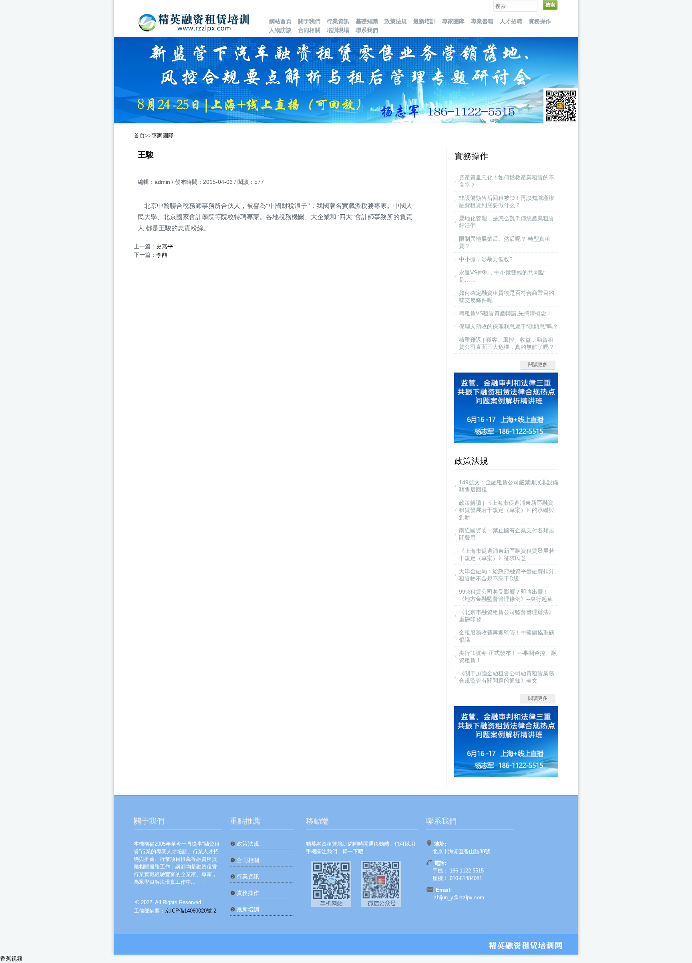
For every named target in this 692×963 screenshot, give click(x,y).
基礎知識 (367, 21)
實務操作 (540, 21)
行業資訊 (338, 21)
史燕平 (164, 246)
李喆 (161, 255)
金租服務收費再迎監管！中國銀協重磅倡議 (506, 636)
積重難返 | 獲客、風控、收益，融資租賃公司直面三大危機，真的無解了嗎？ (506, 343)
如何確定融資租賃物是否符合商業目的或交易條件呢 (506, 296)
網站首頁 (280, 21)
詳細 (201, 882)
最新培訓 (424, 21)
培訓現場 (338, 30)
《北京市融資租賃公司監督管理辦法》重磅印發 (506, 616)
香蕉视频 (11, 958)
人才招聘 (511, 21)
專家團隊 (453, 21)
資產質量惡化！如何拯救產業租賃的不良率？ (506, 181)
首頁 (139, 135)
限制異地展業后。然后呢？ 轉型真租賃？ (504, 242)
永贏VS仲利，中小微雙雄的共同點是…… (502, 276)
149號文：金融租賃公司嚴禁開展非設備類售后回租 (508, 486)
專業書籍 (482, 21)
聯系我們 (367, 30)
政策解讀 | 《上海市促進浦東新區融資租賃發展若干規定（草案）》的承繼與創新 (506, 510)
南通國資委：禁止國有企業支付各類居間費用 (506, 534)
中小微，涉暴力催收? (486, 259)
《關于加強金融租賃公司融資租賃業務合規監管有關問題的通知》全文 (506, 677)
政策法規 (395, 21)
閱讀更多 (537, 364)
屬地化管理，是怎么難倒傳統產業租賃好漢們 (506, 222)
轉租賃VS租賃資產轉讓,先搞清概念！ (505, 313)
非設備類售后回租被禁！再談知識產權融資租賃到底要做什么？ (506, 201)
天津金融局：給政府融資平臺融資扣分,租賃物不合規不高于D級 (507, 575)
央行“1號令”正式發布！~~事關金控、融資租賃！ (508, 656)
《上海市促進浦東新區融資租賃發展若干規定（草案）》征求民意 (506, 554)
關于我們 (309, 21)
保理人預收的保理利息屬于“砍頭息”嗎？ (508, 326)
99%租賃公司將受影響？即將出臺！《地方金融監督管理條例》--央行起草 (506, 595)
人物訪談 (280, 30)
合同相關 (309, 30)
